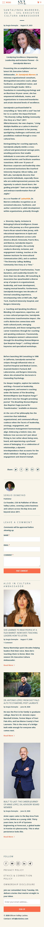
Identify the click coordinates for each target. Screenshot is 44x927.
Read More (9, 665)
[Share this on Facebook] (21, 469)
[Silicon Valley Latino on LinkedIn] (25, 863)
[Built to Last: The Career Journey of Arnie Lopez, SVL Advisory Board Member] (22, 770)
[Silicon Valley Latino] (22, 2)
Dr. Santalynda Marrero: (26, 74)
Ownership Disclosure (19, 884)
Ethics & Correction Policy (18, 877)
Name (7, 535)
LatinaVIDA (25, 198)
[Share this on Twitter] (15, 469)
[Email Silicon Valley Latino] (30, 863)
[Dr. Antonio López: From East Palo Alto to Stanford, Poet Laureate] (22, 684)
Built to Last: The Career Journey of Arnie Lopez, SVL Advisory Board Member (21, 804)
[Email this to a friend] (37, 469)
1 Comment (8, 643)
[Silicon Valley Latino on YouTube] (12, 863)
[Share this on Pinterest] (26, 469)
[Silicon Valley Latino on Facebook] (6, 863)
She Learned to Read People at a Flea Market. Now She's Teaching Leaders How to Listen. (21, 633)
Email (7, 545)
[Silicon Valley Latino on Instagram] (18, 863)
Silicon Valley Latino (19, 915)
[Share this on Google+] (32, 469)
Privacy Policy (14, 870)
